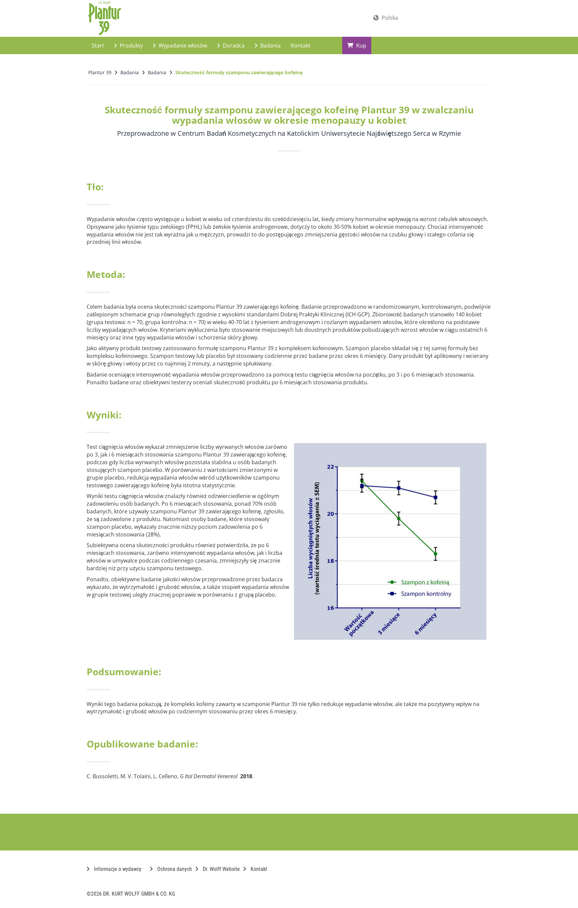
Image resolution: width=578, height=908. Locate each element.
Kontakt (300, 45)
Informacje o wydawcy (117, 869)
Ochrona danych (174, 869)
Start (98, 45)
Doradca (233, 45)
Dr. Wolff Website (220, 869)
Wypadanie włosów (182, 45)
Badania (270, 45)
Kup (360, 45)
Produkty (130, 45)
